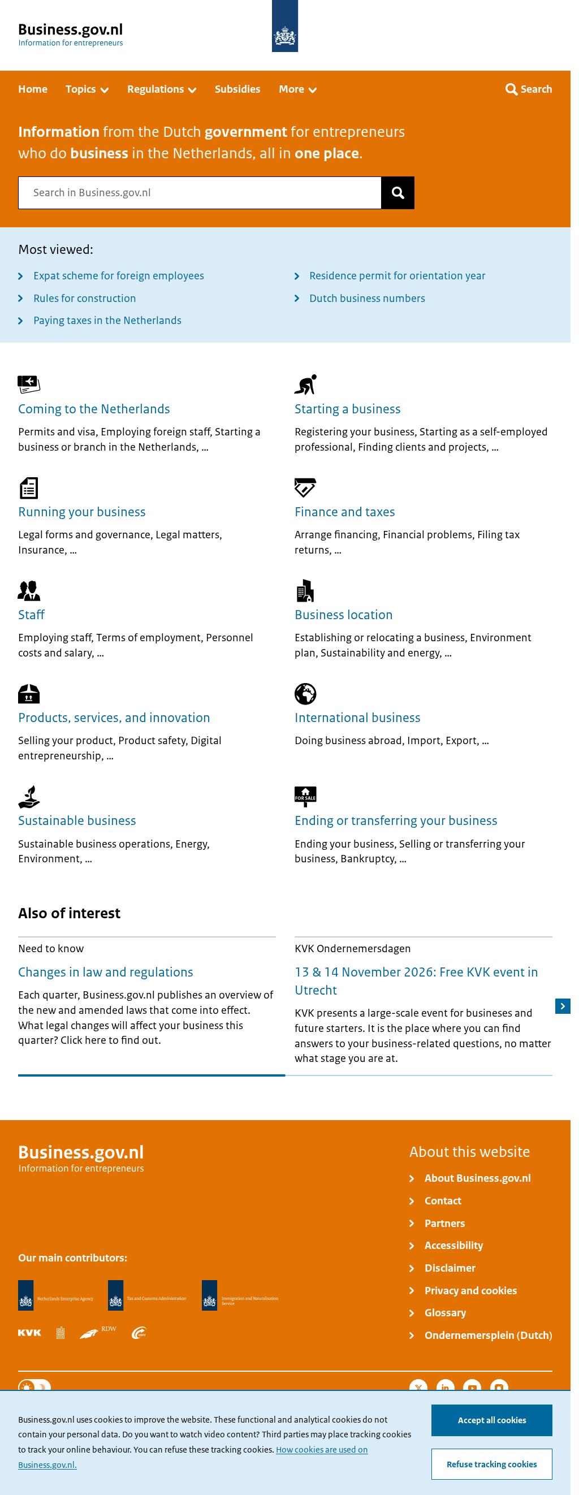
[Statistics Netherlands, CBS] (60, 1333)
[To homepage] (285, 26)
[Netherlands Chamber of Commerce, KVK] (29, 1333)
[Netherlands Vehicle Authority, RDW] (98, 1333)
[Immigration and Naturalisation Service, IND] (240, 1295)
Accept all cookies (492, 1420)
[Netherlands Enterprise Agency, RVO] (55, 1295)
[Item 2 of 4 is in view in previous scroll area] (218, 1080)
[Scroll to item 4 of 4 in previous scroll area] (485, 1080)
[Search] (398, 192)
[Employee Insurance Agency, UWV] (139, 1333)
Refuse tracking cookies (492, 1464)
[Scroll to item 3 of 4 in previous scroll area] (352, 1080)
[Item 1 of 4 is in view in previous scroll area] (85, 1080)
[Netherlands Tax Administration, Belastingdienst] (147, 1295)
